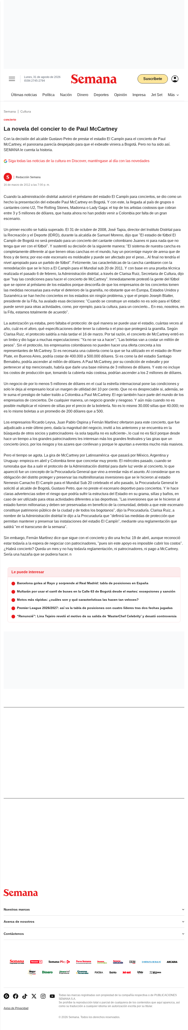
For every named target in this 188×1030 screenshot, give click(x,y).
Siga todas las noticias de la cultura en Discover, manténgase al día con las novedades (78, 161)
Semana (10, 111)
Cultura (25, 111)
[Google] (6, 996)
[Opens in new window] (15, 996)
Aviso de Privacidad (21, 1008)
